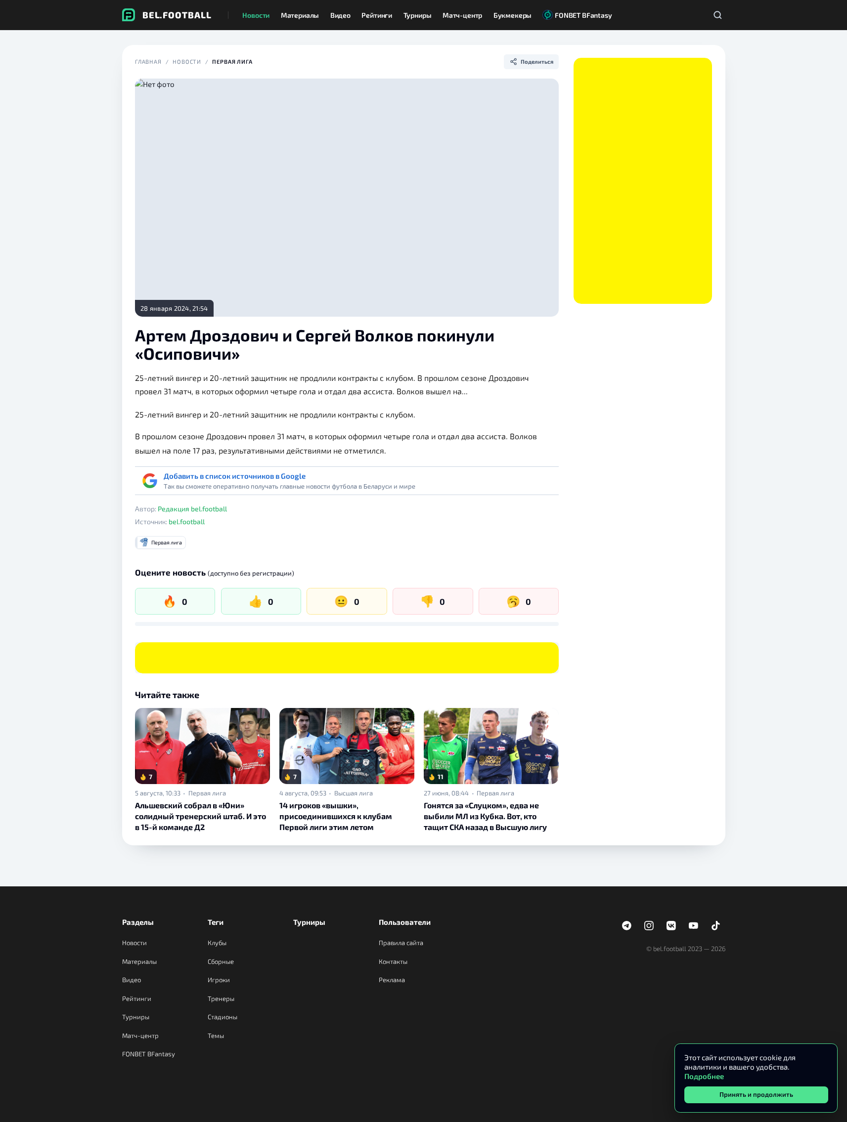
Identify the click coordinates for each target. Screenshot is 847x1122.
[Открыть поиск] (718, 14)
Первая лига (232, 61)
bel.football (187, 521)
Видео (131, 980)
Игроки (219, 980)
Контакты (393, 961)
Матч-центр (140, 1035)
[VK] (671, 925)
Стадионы (222, 1017)
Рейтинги (136, 998)
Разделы (138, 921)
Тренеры (221, 998)
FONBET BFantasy (148, 1054)
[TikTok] (716, 925)
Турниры (135, 1017)
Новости (187, 61)
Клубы (217, 943)
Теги (215, 921)
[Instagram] (649, 925)
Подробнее (704, 1076)
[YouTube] (693, 925)
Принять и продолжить (756, 1094)
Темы (216, 1035)
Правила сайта (401, 943)
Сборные (221, 961)
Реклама (392, 980)
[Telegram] (627, 925)
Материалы (139, 961)
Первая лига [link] (207, 793)
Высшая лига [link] (353, 793)
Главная (148, 61)
